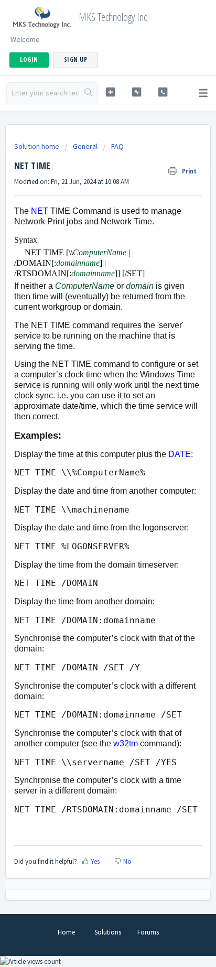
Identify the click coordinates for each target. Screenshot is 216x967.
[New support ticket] (111, 91)
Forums (148, 932)
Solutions (107, 932)
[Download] (88, 484)
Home (66, 932)
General (85, 146)
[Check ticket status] (137, 91)
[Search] (88, 93)
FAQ (117, 146)
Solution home (37, 146)
